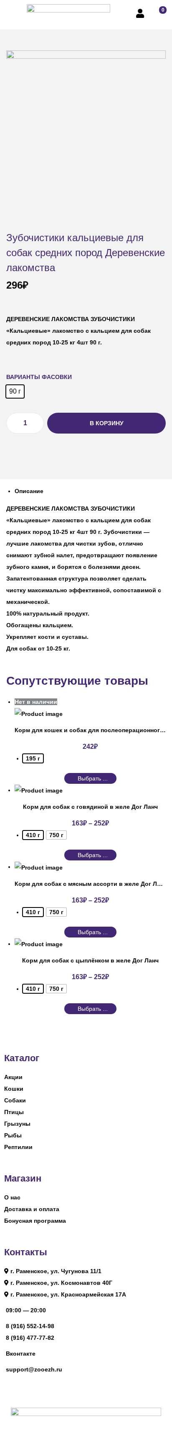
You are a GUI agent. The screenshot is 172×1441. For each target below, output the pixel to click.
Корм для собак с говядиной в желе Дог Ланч (90, 806)
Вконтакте (20, 1353)
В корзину (107, 423)
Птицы (14, 1112)
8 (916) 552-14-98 (30, 1326)
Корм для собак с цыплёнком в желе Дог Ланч (90, 960)
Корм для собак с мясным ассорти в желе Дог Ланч (91, 883)
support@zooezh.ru (34, 1369)
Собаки (15, 1100)
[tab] (90, 491)
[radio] (15, 391)
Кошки (13, 1088)
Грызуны (17, 1123)
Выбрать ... (93, 778)
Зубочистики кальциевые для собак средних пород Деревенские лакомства (85, 252)
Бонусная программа (35, 1220)
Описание (29, 491)
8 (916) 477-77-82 (30, 1337)
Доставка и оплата (31, 1209)
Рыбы (13, 1135)
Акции (13, 1077)
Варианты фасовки (39, 377)
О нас (12, 1197)
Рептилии (18, 1147)
